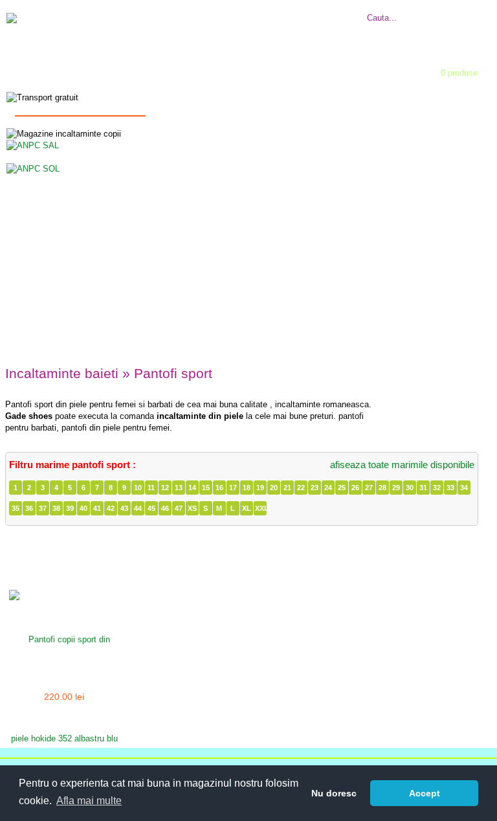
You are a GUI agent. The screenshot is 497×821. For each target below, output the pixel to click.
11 (151, 487)
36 (29, 508)
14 (192, 487)
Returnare (320, 11)
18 (246, 487)
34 (464, 487)
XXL (261, 508)
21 (287, 487)
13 (178, 487)
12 (165, 487)
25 (342, 487)
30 (410, 487)
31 (423, 487)
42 (111, 508)
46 (165, 508)
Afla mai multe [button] (89, 800)
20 (274, 487)
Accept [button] (424, 793)
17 (233, 487)
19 (260, 487)
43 (124, 508)
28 (382, 487)
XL (246, 508)
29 (396, 487)
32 (437, 487)
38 (56, 508)
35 (15, 508)
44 (138, 508)
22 (301, 487)
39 (70, 508)
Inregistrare (309, 68)
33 (450, 487)
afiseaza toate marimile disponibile (402, 464)
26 (355, 487)
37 (43, 508)
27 (369, 487)
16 (219, 487)
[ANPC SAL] (32, 145)
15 (206, 487)
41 (97, 508)
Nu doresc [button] (334, 793)
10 (138, 487)
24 (328, 487)
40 (83, 508)
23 (314, 487)
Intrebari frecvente (228, 11)
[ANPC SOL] (33, 168)
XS (192, 508)
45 (151, 508)
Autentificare (224, 68)
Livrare (281, 11)
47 (178, 508)
